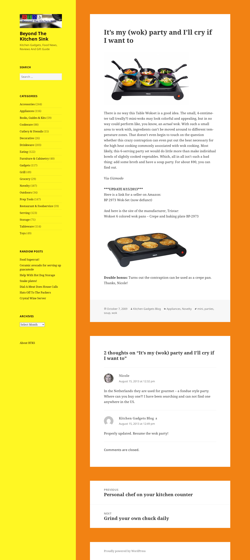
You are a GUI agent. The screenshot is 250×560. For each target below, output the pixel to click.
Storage (25, 220)
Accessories (27, 104)
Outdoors (26, 192)
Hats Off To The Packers (35, 292)
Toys (23, 233)
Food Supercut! (29, 259)
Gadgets (25, 165)
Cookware (26, 124)
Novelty (25, 186)
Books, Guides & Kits (33, 118)
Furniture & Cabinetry (34, 158)
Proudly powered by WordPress (125, 551)
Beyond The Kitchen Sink (34, 36)
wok (114, 313)
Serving (25, 213)
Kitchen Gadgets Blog (147, 309)
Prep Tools (27, 199)
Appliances (27, 111)
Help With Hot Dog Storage (37, 275)
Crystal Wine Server (33, 298)
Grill (23, 172)
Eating (24, 152)
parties (208, 309)
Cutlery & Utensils (31, 131)
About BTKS (27, 343)
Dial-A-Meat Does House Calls (39, 287)
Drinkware (27, 145)
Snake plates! (28, 281)
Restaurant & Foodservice (36, 206)
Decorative (27, 138)
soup (107, 313)
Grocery (25, 179)
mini (200, 309)
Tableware (27, 226)
